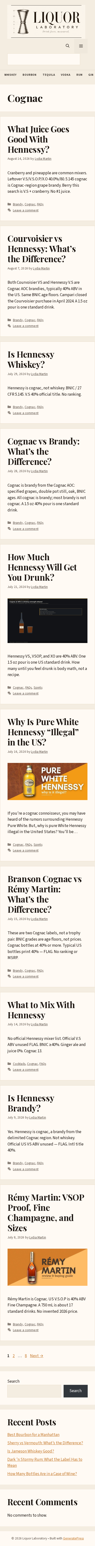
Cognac (30, 204)
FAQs (40, 204)
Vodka (65, 75)
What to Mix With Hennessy (41, 1009)
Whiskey (10, 75)
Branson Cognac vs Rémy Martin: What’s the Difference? (45, 894)
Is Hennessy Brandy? (31, 1103)
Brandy (18, 204)
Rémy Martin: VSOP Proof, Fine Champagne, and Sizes (46, 1212)
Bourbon (30, 75)
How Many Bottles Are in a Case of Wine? (42, 1474)
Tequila (49, 75)
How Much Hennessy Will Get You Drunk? (42, 567)
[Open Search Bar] (67, 46)
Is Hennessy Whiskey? (31, 359)
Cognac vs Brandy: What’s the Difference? (44, 451)
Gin (91, 75)
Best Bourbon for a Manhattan (33, 1435)
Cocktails (19, 1063)
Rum (79, 75)
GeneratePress (73, 1538)
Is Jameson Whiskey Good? (30, 1451)
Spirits (38, 687)
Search (13, 1381)
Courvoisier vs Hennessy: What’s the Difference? (42, 248)
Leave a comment (25, 210)
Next (36, 1356)
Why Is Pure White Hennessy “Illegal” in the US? (43, 732)
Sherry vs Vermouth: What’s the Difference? (45, 1443)
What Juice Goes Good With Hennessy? (38, 139)
